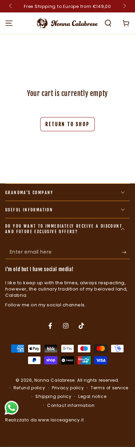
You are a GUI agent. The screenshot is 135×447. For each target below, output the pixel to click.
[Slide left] (11, 6)
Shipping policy (53, 396)
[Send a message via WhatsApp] (11, 408)
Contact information (70, 405)
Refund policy (29, 388)
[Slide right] (124, 6)
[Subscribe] (126, 252)
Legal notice (92, 396)
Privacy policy (68, 388)
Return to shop (67, 124)
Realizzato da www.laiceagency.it (44, 420)
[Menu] (9, 23)
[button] (108, 23)
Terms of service (109, 388)
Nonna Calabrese (54, 380)
